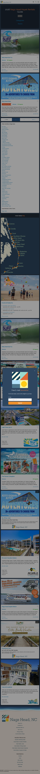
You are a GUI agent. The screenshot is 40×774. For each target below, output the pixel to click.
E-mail (9, 397)
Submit (20, 403)
